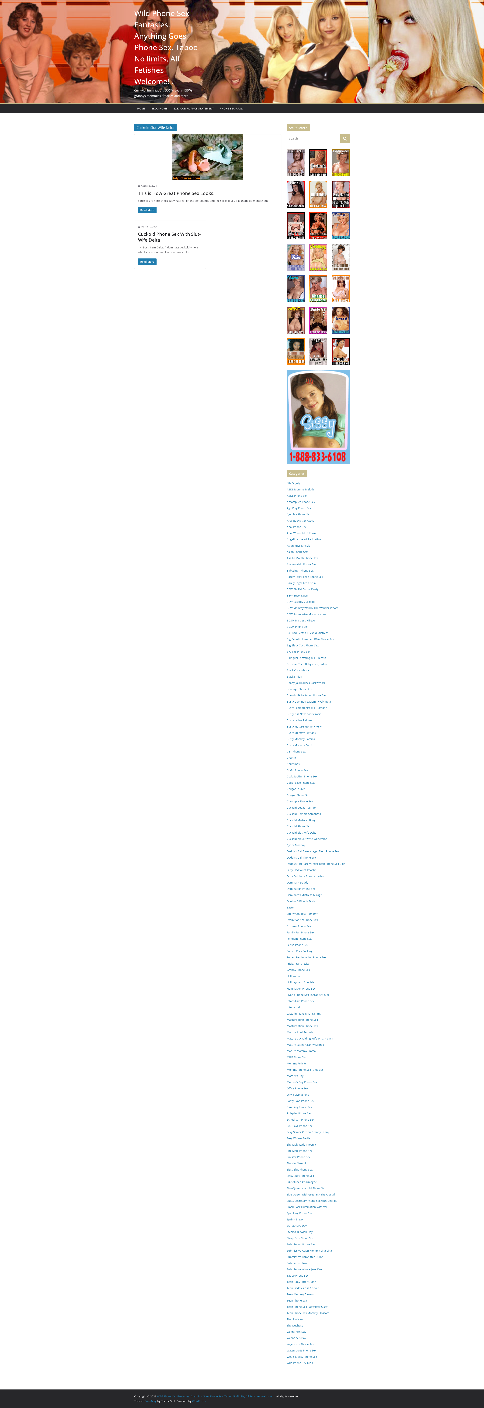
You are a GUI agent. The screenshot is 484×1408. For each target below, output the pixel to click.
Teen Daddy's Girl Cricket (303, 1288)
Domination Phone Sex (301, 889)
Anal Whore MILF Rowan (302, 533)
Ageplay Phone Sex (299, 514)
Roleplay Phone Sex (299, 1113)
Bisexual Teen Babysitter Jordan (307, 664)
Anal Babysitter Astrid (300, 520)
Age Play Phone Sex (299, 508)
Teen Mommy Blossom (301, 1294)
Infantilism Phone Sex (300, 1001)
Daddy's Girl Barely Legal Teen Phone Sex (313, 851)
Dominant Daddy (297, 882)
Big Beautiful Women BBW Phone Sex (310, 639)
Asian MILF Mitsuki (298, 545)
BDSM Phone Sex (297, 626)
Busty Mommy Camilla (301, 739)
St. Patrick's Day (297, 1225)
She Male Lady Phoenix (301, 1144)
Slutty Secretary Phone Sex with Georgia (312, 1200)
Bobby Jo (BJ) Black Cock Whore (306, 683)
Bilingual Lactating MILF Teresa (306, 658)
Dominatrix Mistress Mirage (304, 895)
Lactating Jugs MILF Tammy (304, 1013)
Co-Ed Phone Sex (297, 770)
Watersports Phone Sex (301, 1350)
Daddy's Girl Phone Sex (301, 857)
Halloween (293, 976)
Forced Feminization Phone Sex (306, 957)
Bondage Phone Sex (299, 689)
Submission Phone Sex (301, 1244)
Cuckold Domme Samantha (304, 814)
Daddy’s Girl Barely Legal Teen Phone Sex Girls (316, 864)
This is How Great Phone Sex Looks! (176, 193)
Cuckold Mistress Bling (301, 820)
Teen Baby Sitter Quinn (301, 1282)
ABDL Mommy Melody (300, 489)
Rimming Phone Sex (299, 1107)
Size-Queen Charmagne (302, 1182)
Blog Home (159, 108)
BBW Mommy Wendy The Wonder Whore (312, 608)
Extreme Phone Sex (299, 926)
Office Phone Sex (297, 1088)
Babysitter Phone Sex (300, 570)
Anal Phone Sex (296, 527)
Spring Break (295, 1219)
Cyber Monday (296, 845)
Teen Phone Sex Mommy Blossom (308, 1313)
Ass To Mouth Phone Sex (302, 558)
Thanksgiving (295, 1319)
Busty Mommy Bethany (301, 733)
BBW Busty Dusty (297, 595)
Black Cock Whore (298, 670)
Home (141, 108)
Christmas (293, 764)
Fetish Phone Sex (297, 945)
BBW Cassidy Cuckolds (301, 602)
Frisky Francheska (298, 963)
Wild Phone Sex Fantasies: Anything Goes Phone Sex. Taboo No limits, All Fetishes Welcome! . (166, 47)
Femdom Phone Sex (299, 938)
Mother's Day (295, 1076)
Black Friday (294, 676)
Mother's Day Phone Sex (302, 1082)
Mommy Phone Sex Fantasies (305, 1069)
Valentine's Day (296, 1332)
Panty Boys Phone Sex (300, 1101)
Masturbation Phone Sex (302, 1020)
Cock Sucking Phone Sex (302, 776)
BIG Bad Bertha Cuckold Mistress (307, 633)
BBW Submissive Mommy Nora (306, 614)
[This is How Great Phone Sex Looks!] (207, 157)
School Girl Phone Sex (300, 1119)
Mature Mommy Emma (301, 1051)
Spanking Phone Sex (299, 1213)
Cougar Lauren (296, 789)
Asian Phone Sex (297, 552)
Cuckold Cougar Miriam (301, 807)
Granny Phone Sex (298, 970)
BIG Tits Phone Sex (298, 651)
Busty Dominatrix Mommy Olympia (309, 701)
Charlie (291, 757)
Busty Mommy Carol (299, 745)
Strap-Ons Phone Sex (300, 1238)
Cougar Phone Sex (298, 795)
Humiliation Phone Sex (301, 988)
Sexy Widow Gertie (298, 1138)
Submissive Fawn (298, 1263)
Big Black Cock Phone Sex (303, 645)
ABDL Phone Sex (297, 495)
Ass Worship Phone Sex (301, 564)
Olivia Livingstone (298, 1094)
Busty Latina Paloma (299, 720)
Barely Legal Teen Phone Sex (305, 577)
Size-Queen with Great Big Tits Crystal (311, 1194)
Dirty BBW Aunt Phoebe (301, 870)
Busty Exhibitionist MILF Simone (307, 708)
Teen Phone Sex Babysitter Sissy (307, 1307)
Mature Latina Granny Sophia (305, 1044)
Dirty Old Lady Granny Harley (305, 876)
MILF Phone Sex (296, 1057)
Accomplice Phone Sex (301, 502)
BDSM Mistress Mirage (301, 620)
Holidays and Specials (300, 982)
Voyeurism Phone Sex (300, 1344)
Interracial (293, 1007)
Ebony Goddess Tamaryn (302, 913)
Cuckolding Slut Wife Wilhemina (307, 839)
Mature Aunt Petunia (300, 1032)
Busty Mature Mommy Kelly (304, 726)
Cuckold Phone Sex (299, 826)
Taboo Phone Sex (297, 1275)
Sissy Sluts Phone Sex (300, 1176)
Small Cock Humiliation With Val (307, 1207)
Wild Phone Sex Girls (300, 1363)
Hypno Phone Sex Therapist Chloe (308, 995)
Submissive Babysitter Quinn (305, 1257)
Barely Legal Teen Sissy (301, 583)
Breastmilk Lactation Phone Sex (306, 695)
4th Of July (293, 483)
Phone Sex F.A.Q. (231, 108)
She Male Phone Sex (299, 1151)
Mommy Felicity (296, 1063)
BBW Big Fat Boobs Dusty (302, 589)
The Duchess (295, 1325)
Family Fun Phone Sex (300, 932)
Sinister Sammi (296, 1163)
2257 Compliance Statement (194, 108)
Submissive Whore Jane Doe (304, 1269)
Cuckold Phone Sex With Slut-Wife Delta (169, 237)
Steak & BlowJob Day (300, 1232)
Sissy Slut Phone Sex (300, 1169)
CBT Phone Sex (296, 751)
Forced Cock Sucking (300, 951)
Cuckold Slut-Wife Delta (301, 832)
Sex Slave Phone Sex (299, 1126)
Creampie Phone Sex (300, 801)
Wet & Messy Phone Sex (302, 1356)
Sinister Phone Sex (298, 1157)
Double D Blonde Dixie (301, 901)
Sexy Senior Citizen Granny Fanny (308, 1132)
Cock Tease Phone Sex (301, 782)
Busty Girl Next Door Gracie (304, 714)
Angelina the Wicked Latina (304, 539)
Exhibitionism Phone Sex (302, 920)
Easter (291, 907)
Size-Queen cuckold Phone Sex (306, 1188)
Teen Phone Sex (297, 1300)
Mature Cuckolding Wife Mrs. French (310, 1038)
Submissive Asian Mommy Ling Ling (309, 1250)
